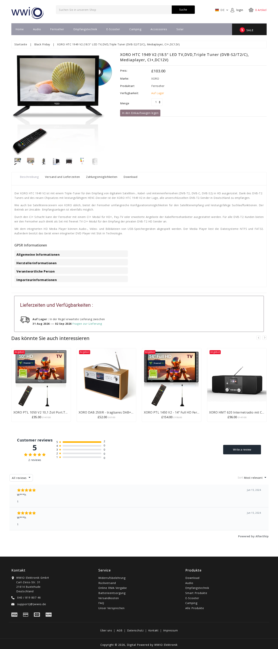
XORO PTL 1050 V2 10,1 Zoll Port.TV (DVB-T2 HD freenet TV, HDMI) (64, 412)
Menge (124, 103)
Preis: (123, 70)
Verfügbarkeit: (129, 93)
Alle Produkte (194, 608)
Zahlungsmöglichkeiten (101, 177)
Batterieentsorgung (112, 593)
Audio (37, 29)
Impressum (170, 630)
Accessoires (159, 29)
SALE (249, 30)
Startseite (20, 44)
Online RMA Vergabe (112, 588)
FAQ (101, 603)
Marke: (124, 78)
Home (20, 29)
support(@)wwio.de (31, 604)
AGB (120, 630)
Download (130, 177)
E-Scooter (113, 29)
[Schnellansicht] (46, 377)
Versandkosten (108, 598)
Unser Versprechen (111, 608)
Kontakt (153, 630)
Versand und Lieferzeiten (62, 177)
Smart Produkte (196, 593)
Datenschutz (135, 630)
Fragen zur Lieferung (87, 323)
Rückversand (107, 583)
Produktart (127, 86)
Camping (135, 29)
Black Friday (42, 44)
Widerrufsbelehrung (112, 578)
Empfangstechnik (85, 29)
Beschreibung (29, 177)
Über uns (106, 630)
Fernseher (57, 29)
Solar (180, 29)
